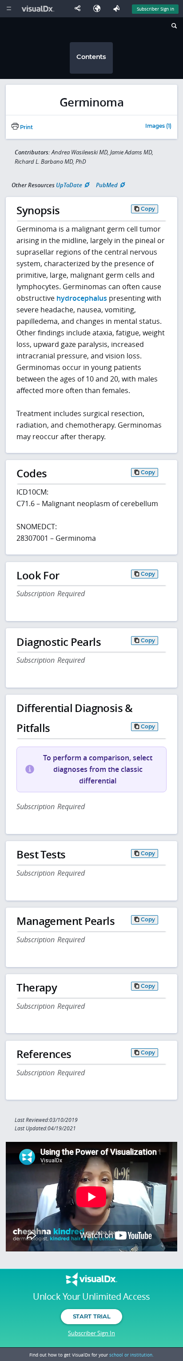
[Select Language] (99, 8)
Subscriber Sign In (155, 9)
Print (26, 127)
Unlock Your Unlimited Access (91, 1296)
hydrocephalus (81, 298)
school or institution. (131, 1355)
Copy (148, 208)
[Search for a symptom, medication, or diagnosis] (173, 27)
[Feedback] (118, 8)
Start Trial (91, 1316)
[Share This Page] (79, 8)
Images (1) (158, 126)
